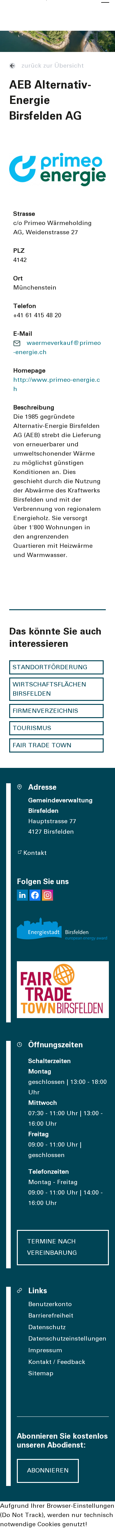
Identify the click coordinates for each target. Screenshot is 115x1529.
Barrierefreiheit (50, 1316)
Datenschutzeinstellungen (67, 1339)
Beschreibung (33, 408)
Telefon (24, 306)
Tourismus (32, 728)
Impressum (45, 1350)
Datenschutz (47, 1327)
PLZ (19, 251)
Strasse (24, 214)
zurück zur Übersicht (52, 66)
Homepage (29, 371)
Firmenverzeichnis (45, 711)
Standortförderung (50, 667)
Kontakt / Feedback (56, 1362)
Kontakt (35, 853)
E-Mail (22, 334)
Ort (18, 278)
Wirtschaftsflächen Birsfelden (49, 689)
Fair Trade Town (42, 745)
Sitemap (40, 1373)
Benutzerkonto (50, 1304)
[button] (22, 895)
